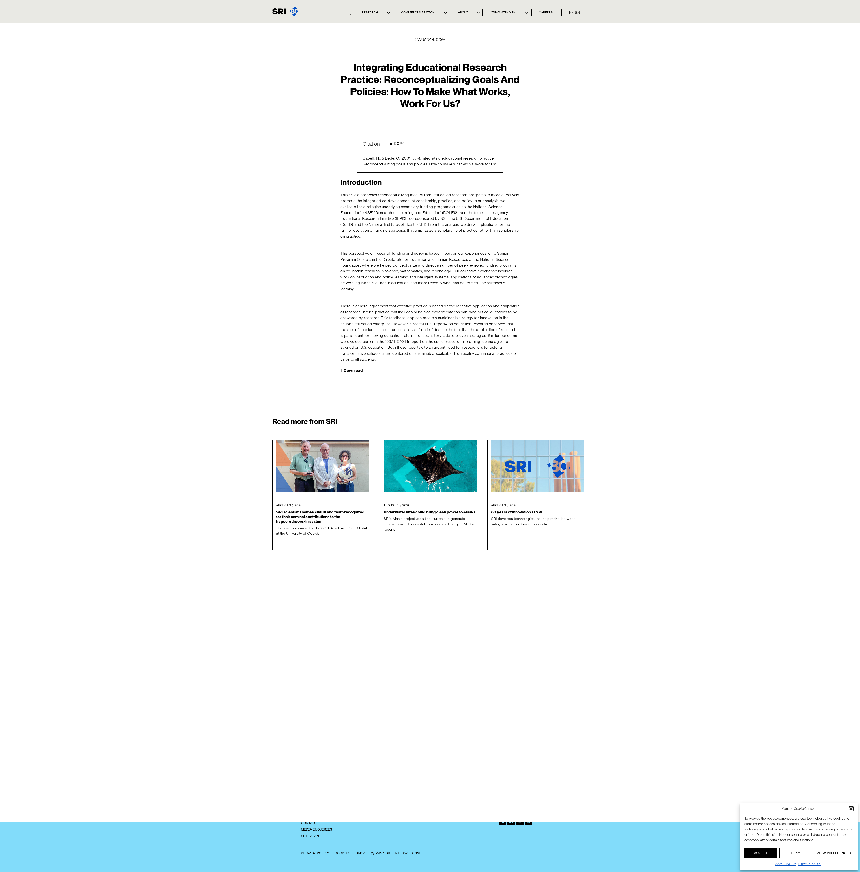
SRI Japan (310, 836)
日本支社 (574, 12)
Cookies (342, 853)
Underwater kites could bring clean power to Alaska (430, 512)
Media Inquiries (316, 829)
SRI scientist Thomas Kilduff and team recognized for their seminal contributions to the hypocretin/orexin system (320, 517)
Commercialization (418, 12)
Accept (761, 853)
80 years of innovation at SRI (516, 512)
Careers (546, 12)
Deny (795, 853)
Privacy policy (809, 864)
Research (370, 12)
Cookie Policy (785, 864)
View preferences (834, 853)
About (463, 12)
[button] (851, 808)
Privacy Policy (315, 853)
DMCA (361, 853)
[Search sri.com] (349, 12)
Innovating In (503, 12)
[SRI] (285, 11)
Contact (309, 823)
